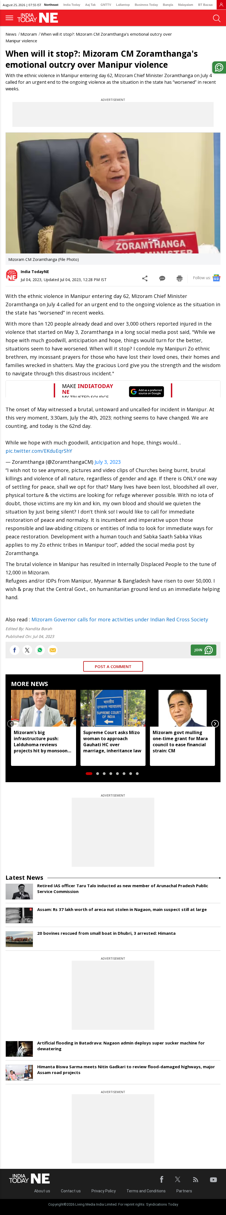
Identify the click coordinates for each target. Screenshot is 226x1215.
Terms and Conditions (146, 1191)
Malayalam (185, 4)
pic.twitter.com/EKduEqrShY (39, 450)
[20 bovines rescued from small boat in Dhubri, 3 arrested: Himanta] (19, 939)
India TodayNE (35, 271)
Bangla (168, 4)
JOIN (198, 650)
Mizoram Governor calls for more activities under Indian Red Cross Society (119, 619)
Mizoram (28, 34)
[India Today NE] (39, 18)
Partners (184, 1191)
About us (42, 1191)
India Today (71, 4)
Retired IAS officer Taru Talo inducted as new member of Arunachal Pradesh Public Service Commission (122, 888)
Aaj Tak (90, 4)
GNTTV (106, 4)
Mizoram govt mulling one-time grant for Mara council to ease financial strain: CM (180, 741)
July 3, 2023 (108, 462)
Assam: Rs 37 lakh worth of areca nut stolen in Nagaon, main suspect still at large (122, 909)
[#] (40, 650)
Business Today (146, 4)
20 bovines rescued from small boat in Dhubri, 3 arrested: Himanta (106, 933)
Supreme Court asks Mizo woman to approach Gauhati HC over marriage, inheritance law (112, 741)
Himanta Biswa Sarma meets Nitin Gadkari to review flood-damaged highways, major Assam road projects (126, 1069)
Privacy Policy (104, 1191)
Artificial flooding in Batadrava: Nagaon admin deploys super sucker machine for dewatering (121, 1045)
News (11, 34)
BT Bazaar (205, 4)
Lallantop (123, 4)
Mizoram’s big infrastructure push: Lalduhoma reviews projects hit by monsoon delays (41, 741)
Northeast (51, 4)
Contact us (71, 1191)
